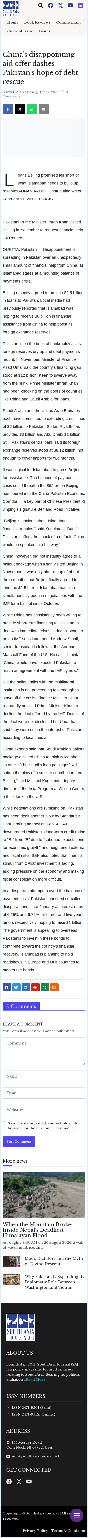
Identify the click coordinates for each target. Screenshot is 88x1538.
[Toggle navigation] (40, 5)
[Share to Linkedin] (26, 987)
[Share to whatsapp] (45, 987)
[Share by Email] (54, 987)
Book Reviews (37, 22)
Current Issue (20, 31)
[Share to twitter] (16, 987)
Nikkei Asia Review (19, 92)
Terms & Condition (68, 1530)
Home (13, 22)
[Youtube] (71, 5)
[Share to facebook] (7, 987)
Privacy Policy (35, 1530)
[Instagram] (80, 5)
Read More (35, 1379)
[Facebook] (51, 5)
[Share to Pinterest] (35, 987)
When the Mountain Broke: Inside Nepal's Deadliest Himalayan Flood (37, 1230)
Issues (44, 31)
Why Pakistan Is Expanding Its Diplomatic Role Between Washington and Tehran (54, 1282)
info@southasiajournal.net (35, 1456)
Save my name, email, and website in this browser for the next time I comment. (44, 1126)
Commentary (68, 22)
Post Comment (19, 1142)
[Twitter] (61, 5)
